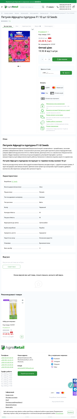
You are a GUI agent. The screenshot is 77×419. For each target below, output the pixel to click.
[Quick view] (22, 300)
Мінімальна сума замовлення (55, 103)
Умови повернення (52, 126)
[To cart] (21, 336)
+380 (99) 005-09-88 (7, 367)
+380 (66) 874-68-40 (65, 5)
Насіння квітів (24, 13)
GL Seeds (14, 181)
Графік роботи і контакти (54, 121)
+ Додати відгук (11, 266)
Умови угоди (9, 395)
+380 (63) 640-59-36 (65, 9)
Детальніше (59, 413)
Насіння (17, 13)
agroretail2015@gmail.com (26, 368)
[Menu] (2, 7)
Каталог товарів (8, 13)
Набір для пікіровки (9, 321)
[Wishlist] (22, 302)
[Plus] (49, 59)
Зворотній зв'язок (11, 405)
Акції (7, 400)
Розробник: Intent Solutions (57, 397)
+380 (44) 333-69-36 (7, 365)
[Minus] (42, 59)
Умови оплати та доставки (54, 115)
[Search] (43, 7)
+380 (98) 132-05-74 (65, 7)
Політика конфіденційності (14, 402)
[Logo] (11, 7)
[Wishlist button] (32, 29)
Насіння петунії (44, 13)
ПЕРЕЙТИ (38, 2)
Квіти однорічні (34, 13)
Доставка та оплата (11, 397)
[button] (18, 66)
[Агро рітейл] (13, 347)
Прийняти (70, 412)
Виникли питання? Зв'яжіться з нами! (58, 110)
